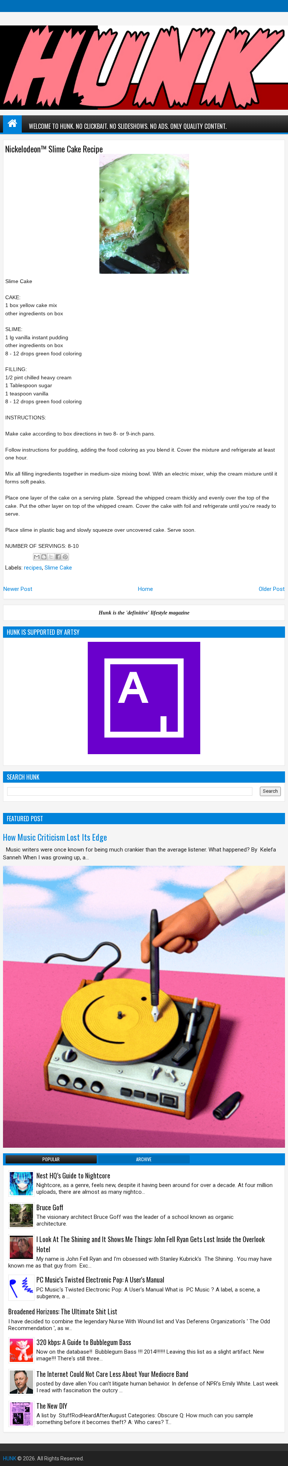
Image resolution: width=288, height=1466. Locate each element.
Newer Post (17, 589)
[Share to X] (51, 557)
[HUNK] (12, 123)
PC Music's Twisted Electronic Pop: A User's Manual (100, 1279)
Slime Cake (58, 567)
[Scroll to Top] (276, 1454)
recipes (33, 567)
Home (145, 589)
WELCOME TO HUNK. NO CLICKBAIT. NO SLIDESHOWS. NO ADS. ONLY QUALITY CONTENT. (127, 126)
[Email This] (36, 557)
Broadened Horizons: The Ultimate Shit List (62, 1311)
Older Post (272, 589)
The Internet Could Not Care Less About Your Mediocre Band (112, 1374)
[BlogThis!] (44, 557)
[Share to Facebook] (58, 557)
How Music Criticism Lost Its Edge (55, 837)
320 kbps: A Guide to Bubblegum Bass (83, 1342)
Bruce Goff (49, 1207)
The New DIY (51, 1406)
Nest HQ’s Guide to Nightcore (73, 1175)
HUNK (9, 1459)
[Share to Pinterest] (65, 557)
